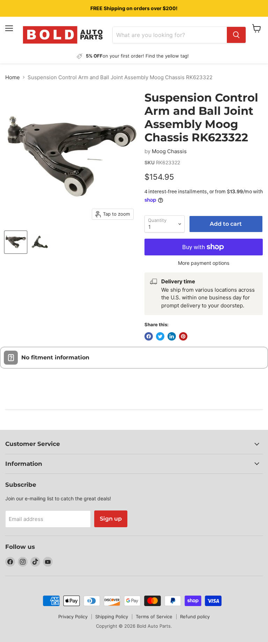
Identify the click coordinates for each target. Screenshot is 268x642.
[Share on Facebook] (148, 336)
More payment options (203, 263)
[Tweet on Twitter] (160, 336)
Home (12, 77)
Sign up (111, 518)
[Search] (236, 35)
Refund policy (195, 616)
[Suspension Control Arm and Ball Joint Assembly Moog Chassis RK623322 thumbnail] (16, 242)
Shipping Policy (111, 616)
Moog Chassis (169, 151)
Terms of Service (154, 616)
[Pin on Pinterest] (183, 336)
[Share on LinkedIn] (172, 336)
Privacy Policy (73, 616)
